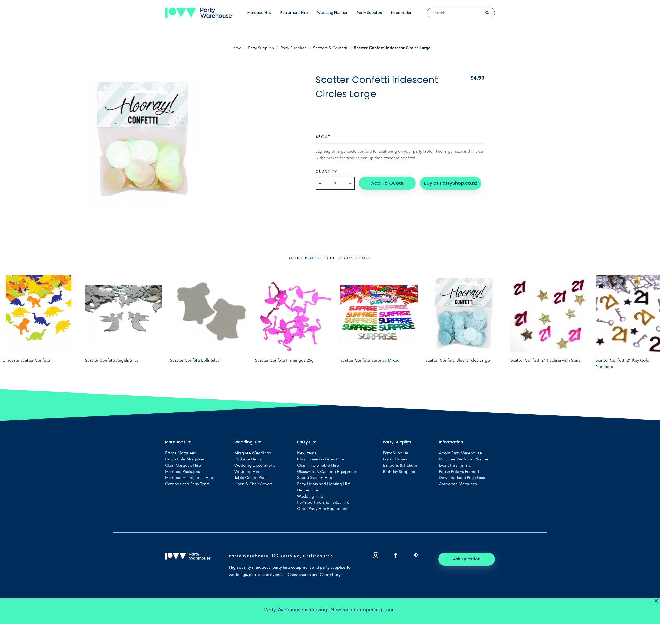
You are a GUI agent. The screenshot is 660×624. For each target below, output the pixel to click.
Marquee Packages (182, 471)
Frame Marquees (180, 453)
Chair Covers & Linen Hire (320, 459)
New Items (306, 453)
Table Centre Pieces (252, 477)
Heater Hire (307, 490)
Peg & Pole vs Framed (459, 471)
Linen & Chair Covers (253, 484)
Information (401, 12)
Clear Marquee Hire (183, 465)
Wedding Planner (332, 12)
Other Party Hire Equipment (322, 508)
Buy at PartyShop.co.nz (450, 183)
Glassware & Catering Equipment (327, 471)
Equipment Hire (294, 12)
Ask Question (467, 559)
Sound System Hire (314, 477)
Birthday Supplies (399, 471)
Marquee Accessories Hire (189, 477)
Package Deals (247, 459)
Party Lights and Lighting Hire (324, 484)
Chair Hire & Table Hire (318, 465)
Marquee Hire (259, 12)
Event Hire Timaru (455, 465)
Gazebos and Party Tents (187, 484)
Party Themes (395, 459)
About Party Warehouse (460, 453)
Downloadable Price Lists (462, 477)
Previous (8, 321)
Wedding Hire (247, 471)
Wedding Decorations (254, 465)
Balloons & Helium (400, 465)
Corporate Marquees (458, 484)
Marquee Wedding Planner (463, 459)
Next (652, 321)
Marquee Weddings (252, 453)
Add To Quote (387, 183)
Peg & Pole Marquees (185, 459)
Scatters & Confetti (330, 48)
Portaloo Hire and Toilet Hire (323, 502)
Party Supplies (369, 12)
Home (235, 48)
